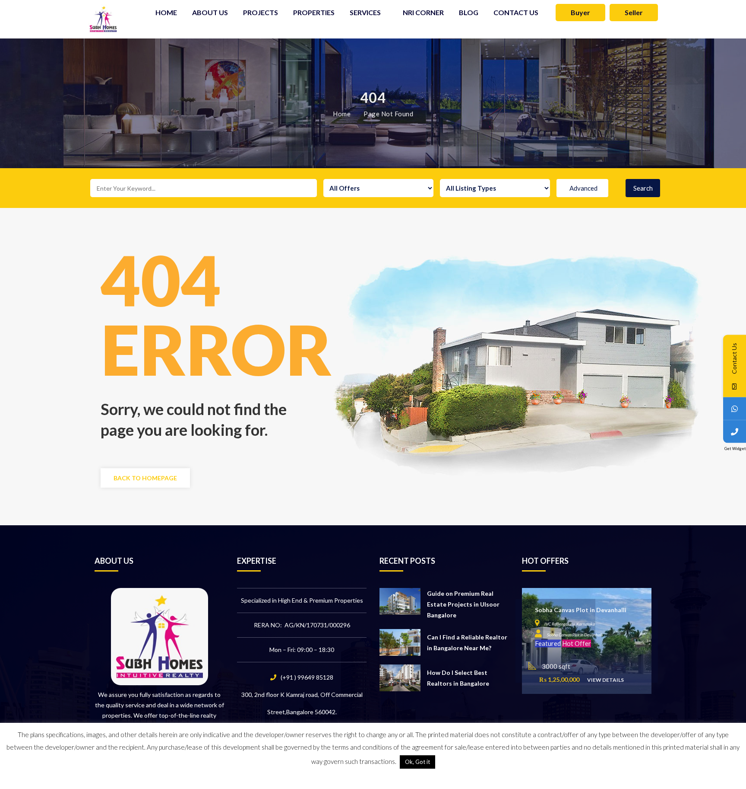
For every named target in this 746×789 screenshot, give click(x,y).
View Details (605, 680)
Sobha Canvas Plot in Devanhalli (580, 610)
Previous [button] (528, 636)
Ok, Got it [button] (417, 761)
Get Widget (735, 448)
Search (643, 188)
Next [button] (645, 636)
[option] (586, 641)
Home (342, 114)
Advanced (583, 188)
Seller (634, 12)
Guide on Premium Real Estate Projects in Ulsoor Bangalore (463, 604)
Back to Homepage (145, 478)
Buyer (580, 12)
